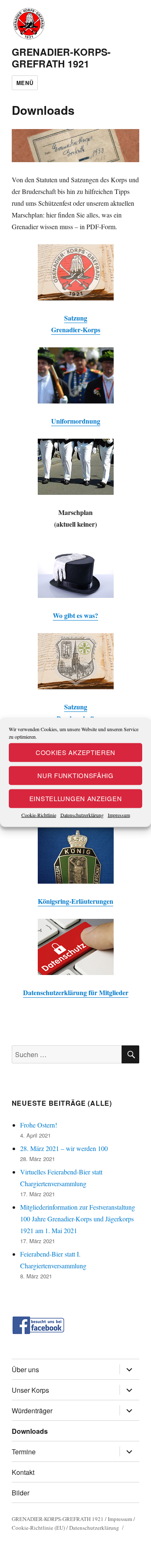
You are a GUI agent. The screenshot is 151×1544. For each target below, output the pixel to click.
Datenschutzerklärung (82, 814)
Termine (24, 1451)
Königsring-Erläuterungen (75, 901)
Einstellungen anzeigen (75, 798)
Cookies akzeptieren (75, 752)
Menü (24, 83)
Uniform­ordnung (75, 421)
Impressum (119, 814)
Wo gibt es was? (75, 615)
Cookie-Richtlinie (38, 814)
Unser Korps (30, 1390)
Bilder (20, 1492)
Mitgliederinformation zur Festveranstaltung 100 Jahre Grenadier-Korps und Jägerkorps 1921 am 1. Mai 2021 (77, 1219)
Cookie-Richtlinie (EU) (38, 1527)
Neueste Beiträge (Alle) (62, 1103)
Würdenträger (32, 1410)
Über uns (25, 1369)
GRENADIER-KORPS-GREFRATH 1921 (61, 57)
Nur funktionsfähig (75, 775)
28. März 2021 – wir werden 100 (64, 1148)
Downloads (30, 1431)
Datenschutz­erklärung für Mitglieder (75, 992)
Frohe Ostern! (38, 1124)
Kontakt (23, 1472)
